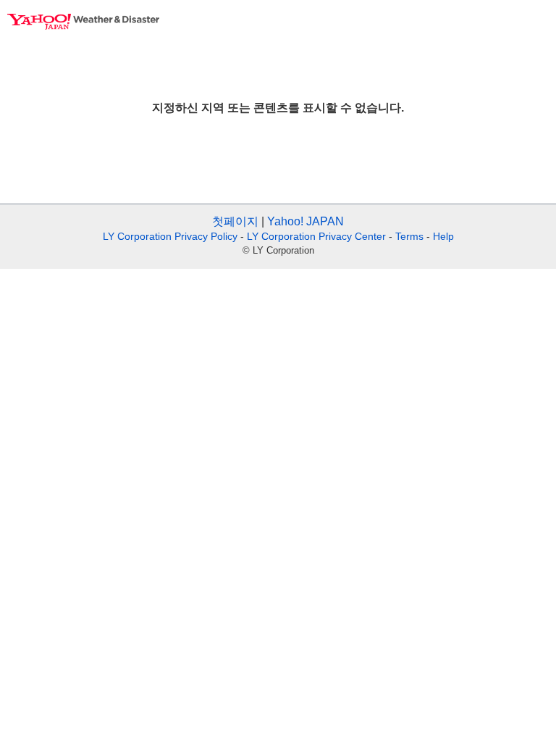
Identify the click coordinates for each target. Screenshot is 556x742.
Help (443, 236)
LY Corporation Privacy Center (316, 236)
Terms (409, 236)
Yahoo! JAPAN (305, 221)
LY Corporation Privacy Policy (170, 236)
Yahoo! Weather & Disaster (83, 22)
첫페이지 (235, 221)
